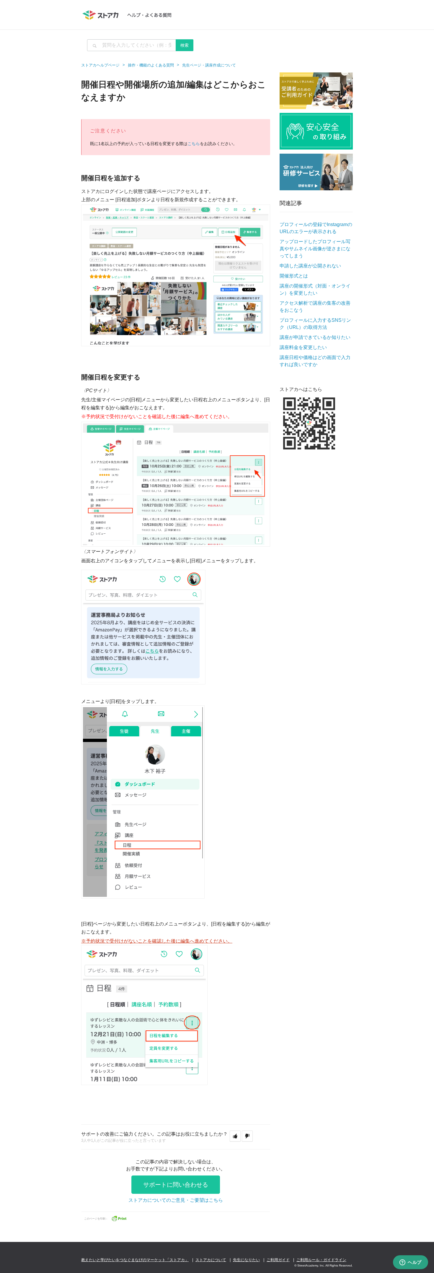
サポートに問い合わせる (175, 1184)
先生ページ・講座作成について (209, 65)
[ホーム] (129, 15)
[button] (235, 1136)
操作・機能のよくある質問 (151, 65)
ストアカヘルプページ (100, 65)
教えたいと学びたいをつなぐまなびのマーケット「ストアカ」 (135, 1260)
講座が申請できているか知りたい (315, 337)
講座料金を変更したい (303, 347)
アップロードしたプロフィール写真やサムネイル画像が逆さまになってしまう (315, 248)
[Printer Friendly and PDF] (119, 1217)
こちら (193, 143)
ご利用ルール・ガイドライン (321, 1260)
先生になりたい (246, 1260)
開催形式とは (294, 275)
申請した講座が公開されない (310, 265)
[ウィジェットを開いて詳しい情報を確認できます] (410, 1262)
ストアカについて (210, 1260)
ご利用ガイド (278, 1260)
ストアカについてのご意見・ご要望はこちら (175, 1200)
